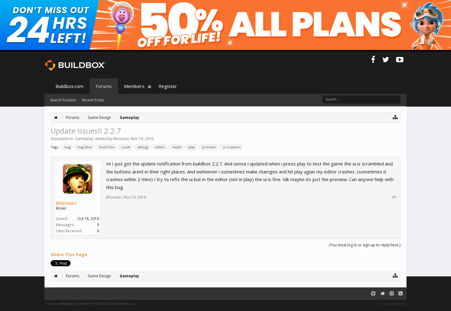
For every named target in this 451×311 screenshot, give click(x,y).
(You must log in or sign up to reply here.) (364, 245)
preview (209, 147)
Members (134, 86)
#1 (394, 197)
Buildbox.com (69, 86)
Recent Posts (93, 100)
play (191, 147)
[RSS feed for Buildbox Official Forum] (400, 294)
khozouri (121, 138)
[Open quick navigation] (395, 117)
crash (125, 147)
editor (160, 147)
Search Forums (63, 100)
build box (106, 147)
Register (168, 86)
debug (142, 147)
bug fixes (85, 147)
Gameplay (84, 138)
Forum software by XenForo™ (91, 303)
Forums (104, 86)
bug (67, 147)
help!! (176, 147)
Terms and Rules (391, 303)
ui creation (232, 147)
